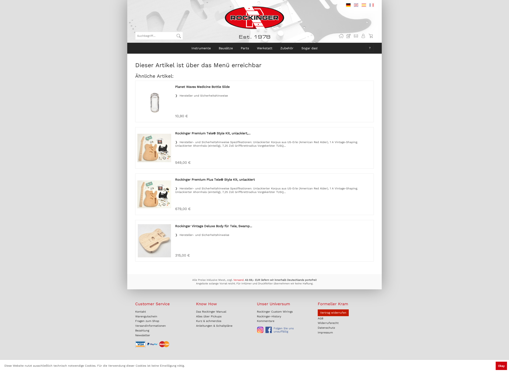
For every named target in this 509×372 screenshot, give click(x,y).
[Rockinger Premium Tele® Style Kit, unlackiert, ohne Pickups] (154, 148)
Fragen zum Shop (147, 321)
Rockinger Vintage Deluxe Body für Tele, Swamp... (213, 226)
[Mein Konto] (363, 36)
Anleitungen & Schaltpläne (214, 325)
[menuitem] (159, 36)
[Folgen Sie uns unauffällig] (260, 330)
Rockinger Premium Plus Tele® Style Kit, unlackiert (215, 179)
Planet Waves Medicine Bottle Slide (202, 87)
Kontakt (140, 311)
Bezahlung (142, 330)
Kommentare (265, 321)
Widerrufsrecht (328, 323)
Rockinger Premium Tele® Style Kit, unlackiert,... (213, 133)
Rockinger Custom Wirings (275, 311)
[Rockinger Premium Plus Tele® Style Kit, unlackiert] (154, 194)
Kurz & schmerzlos (208, 321)
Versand (238, 279)
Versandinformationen (150, 325)
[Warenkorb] (370, 36)
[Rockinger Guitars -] (341, 36)
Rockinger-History (269, 316)
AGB (320, 318)
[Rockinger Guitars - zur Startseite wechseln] (254, 17)
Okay (501, 365)
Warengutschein (146, 316)
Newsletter (142, 335)
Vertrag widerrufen (333, 312)
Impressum (325, 332)
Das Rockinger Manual (211, 311)
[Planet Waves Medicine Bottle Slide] (154, 101)
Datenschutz (326, 327)
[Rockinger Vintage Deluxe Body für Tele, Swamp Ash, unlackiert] (154, 240)
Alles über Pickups (208, 316)
